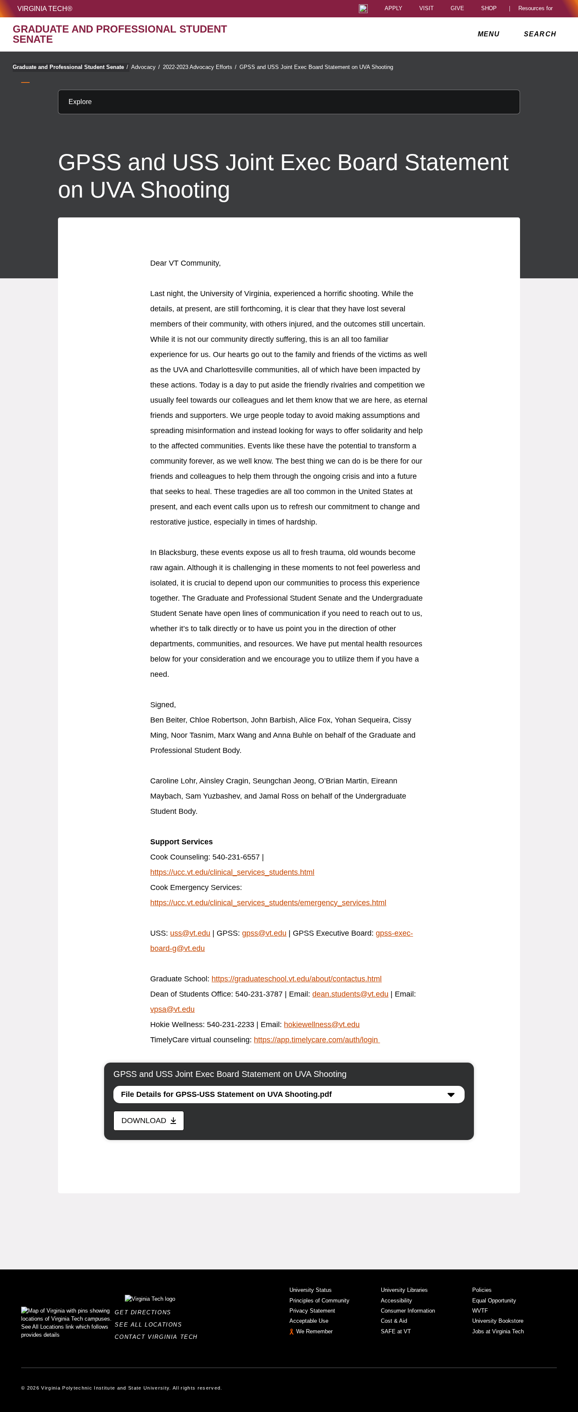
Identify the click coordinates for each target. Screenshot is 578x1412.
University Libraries (404, 1290)
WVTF (480, 1311)
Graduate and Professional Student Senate (70, 67)
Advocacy (145, 67)
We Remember (314, 1331)
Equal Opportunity (494, 1300)
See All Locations (151, 1324)
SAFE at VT (396, 1331)
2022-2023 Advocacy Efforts (200, 67)
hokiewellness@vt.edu (322, 1024)
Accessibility (396, 1300)
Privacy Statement (312, 1311)
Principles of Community (319, 1300)
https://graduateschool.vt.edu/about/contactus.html (297, 979)
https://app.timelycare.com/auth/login (317, 1040)
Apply (393, 8)
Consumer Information (408, 1311)
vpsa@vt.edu (172, 1009)
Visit (426, 8)
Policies (482, 1290)
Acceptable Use (308, 1321)
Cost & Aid (394, 1321)
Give (457, 8)
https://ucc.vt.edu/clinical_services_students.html (232, 872)
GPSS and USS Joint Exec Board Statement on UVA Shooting (316, 67)
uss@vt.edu (190, 933)
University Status (310, 1290)
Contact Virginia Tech (158, 1337)
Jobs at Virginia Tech (498, 1331)
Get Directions (145, 1312)
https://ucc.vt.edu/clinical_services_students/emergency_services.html (268, 902)
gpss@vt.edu (264, 933)
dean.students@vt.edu (350, 994)
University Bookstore (497, 1321)
